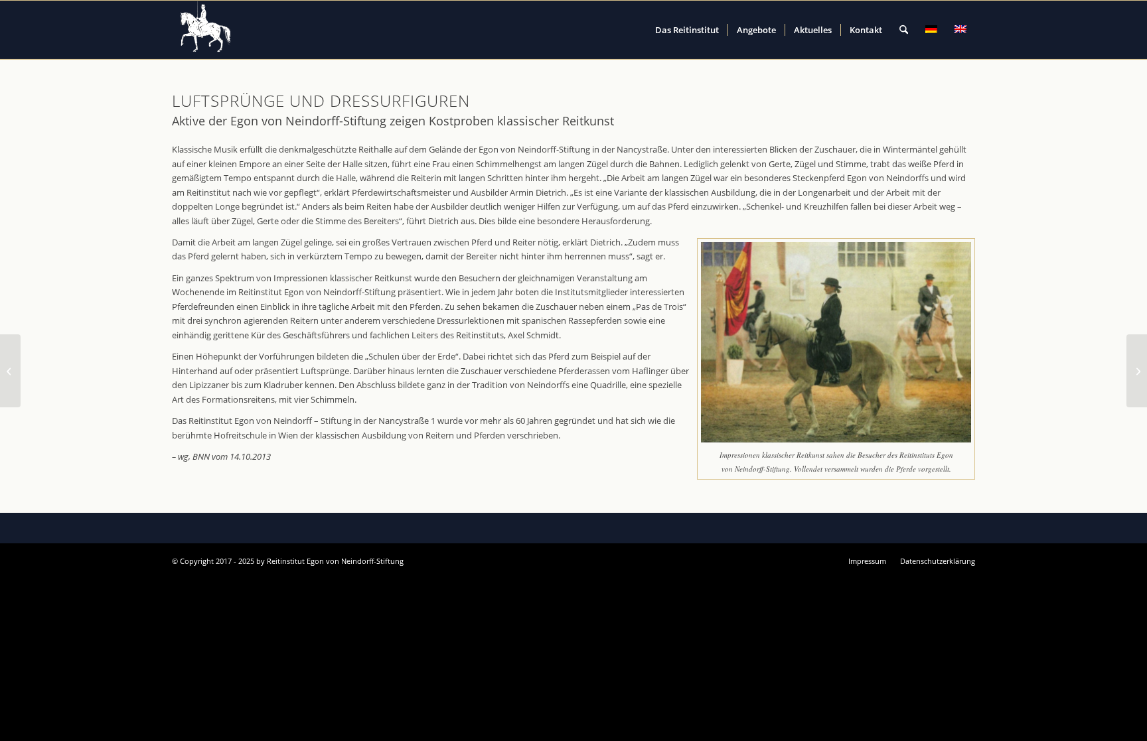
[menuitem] (687, 30)
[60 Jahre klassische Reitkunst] (1136, 370)
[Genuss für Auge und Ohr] (10, 370)
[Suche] (904, 30)
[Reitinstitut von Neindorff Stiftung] (206, 30)
